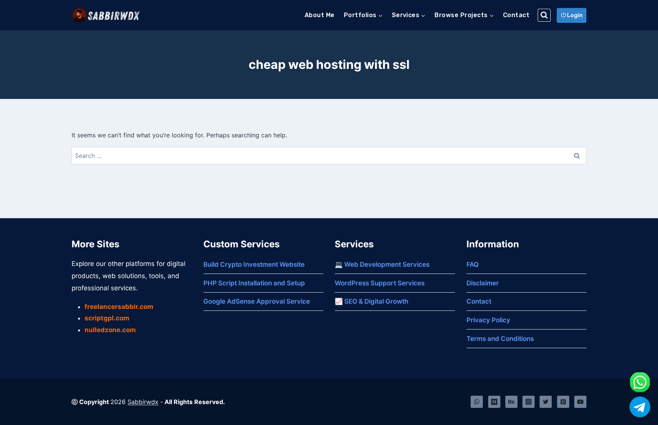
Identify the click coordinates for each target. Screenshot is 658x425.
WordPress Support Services (380, 283)
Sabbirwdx (143, 402)
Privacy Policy (488, 320)
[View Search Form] (544, 15)
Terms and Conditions (500, 338)
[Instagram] (528, 402)
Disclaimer (482, 283)
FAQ (472, 264)
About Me (320, 15)
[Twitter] (546, 402)
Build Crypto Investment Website (254, 264)
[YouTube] (580, 402)
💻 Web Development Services (382, 264)
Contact (516, 15)
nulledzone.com (110, 330)
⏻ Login (572, 15)
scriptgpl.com (107, 318)
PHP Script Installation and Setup (254, 283)
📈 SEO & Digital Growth (371, 301)
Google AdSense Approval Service (256, 301)
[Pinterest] (563, 402)
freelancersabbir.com (119, 306)
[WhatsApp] (477, 402)
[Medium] (494, 402)
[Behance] (511, 402)
